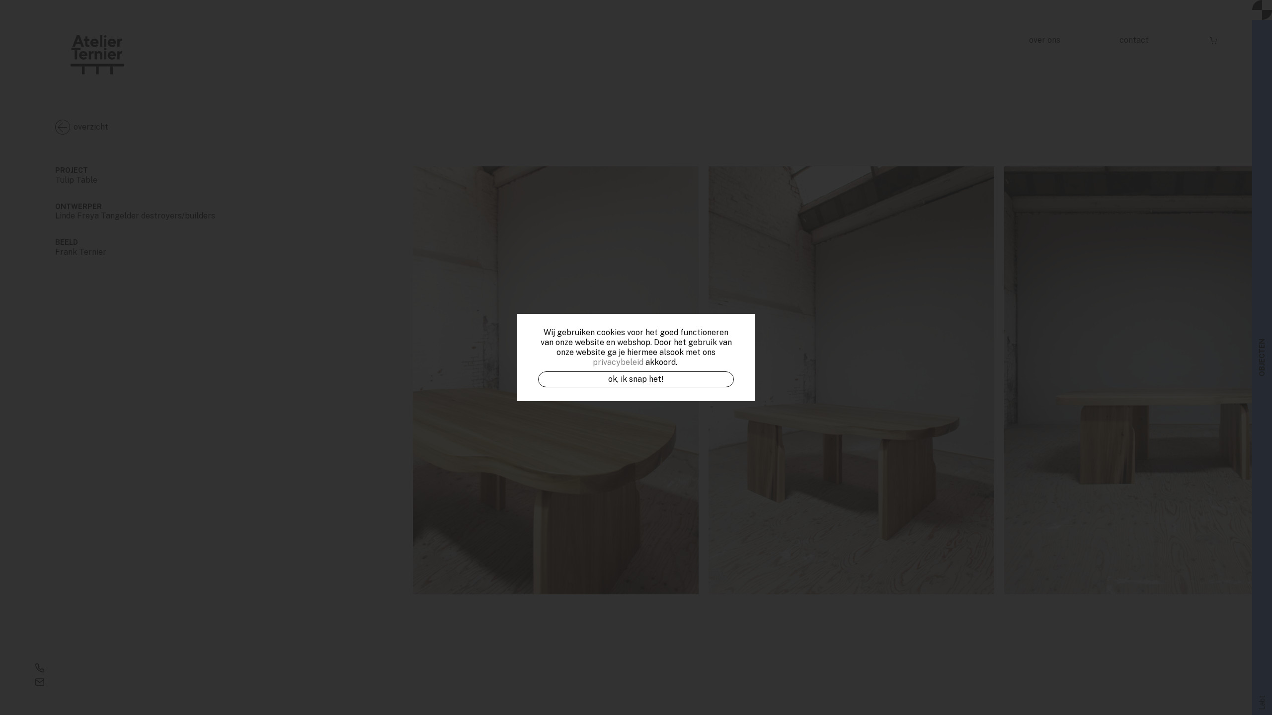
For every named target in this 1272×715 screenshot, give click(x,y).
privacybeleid (618, 362)
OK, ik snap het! (636, 379)
